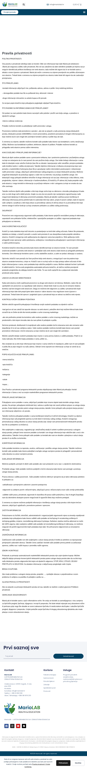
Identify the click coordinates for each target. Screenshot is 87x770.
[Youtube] (18, 726)
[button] (24, 4)
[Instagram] (12, 726)
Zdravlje (46, 685)
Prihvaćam (63, 763)
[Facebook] (6, 726)
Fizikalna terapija (50, 675)
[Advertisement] (43, 31)
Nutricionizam (49, 678)
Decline (78, 763)
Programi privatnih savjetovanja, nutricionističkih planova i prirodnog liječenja (72, 678)
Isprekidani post (50, 688)
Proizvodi (47, 691)
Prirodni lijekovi (49, 681)
